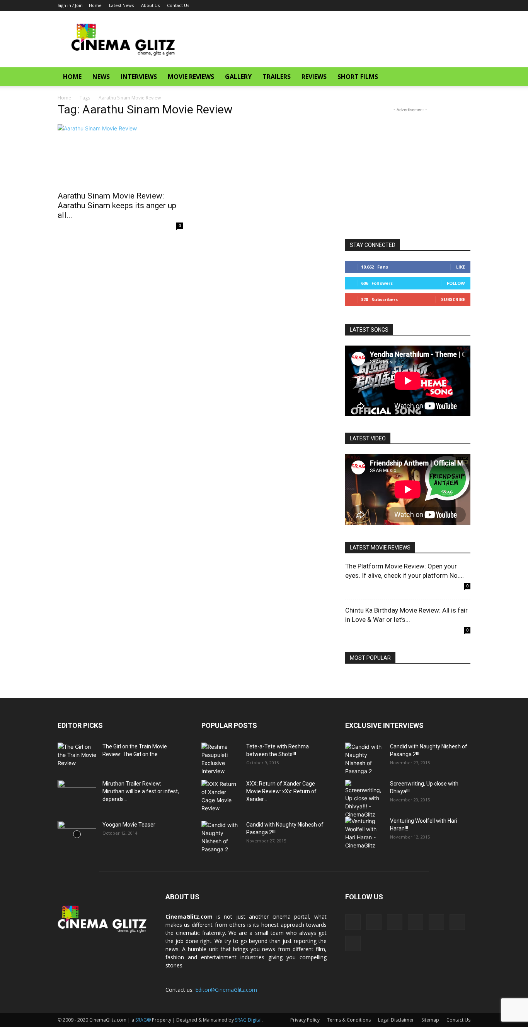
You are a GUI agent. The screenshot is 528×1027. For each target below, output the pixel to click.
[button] (461, 77)
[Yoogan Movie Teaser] (77, 834)
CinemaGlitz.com (189, 916)
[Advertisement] (329, 39)
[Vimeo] (452, 5)
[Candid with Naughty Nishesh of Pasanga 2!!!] (220, 837)
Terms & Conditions (349, 1020)
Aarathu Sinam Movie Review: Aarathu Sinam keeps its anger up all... (117, 205)
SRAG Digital (248, 1020)
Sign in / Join (70, 5)
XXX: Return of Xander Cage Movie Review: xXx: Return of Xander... (281, 791)
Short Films (357, 76)
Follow (456, 283)
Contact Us (178, 5)
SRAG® (143, 1020)
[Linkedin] (401, 5)
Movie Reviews (191, 76)
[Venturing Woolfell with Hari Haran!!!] (364, 833)
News (101, 76)
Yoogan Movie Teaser (128, 825)
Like (460, 267)
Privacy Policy (305, 1020)
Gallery (238, 76)
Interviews (139, 76)
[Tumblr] (426, 5)
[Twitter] (439, 5)
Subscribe (453, 299)
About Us (150, 5)
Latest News (121, 5)
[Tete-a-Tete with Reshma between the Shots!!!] (220, 759)
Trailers (276, 76)
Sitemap (430, 1020)
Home (95, 5)
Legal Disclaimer (396, 1020)
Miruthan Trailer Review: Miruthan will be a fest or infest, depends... (140, 791)
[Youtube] (464, 5)
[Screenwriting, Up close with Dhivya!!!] (364, 799)
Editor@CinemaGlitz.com (226, 989)
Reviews (314, 76)
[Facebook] (388, 5)
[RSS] (413, 5)
